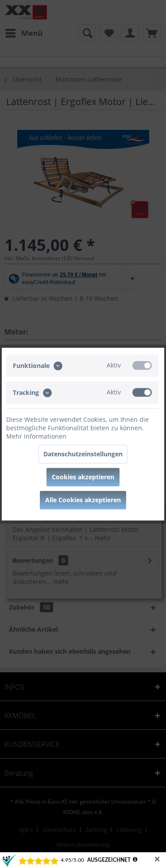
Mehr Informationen (36, 436)
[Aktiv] (142, 365)
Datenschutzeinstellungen (83, 454)
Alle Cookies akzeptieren (83, 500)
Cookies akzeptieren (83, 477)
